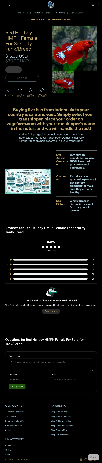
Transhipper (49, 13)
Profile (8, 445)
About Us (27, 13)
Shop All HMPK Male (59, 412)
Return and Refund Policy (15, 421)
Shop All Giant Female (60, 434)
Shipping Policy (11, 416)
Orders (8, 450)
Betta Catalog (62, 13)
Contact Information (13, 425)
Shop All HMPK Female (61, 416)
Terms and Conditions (14, 412)
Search (8, 430)
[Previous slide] (6, 19)
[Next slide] (94, 19)
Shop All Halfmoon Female (62, 425)
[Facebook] (81, 459)
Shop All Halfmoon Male (61, 421)
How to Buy (37, 13)
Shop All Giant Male (59, 430)
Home (18, 13)
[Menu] (3, 5)
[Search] (9, 5)
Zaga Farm (21, 459)
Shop (7, 454)
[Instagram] (85, 459)
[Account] (93, 5)
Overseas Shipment (78, 13)
